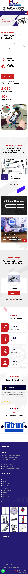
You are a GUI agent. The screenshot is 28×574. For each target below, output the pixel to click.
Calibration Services (6, 52)
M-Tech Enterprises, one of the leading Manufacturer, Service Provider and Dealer (13, 237)
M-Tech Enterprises (19, 564)
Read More (13, 293)
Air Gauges (14, 288)
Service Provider (12, 46)
